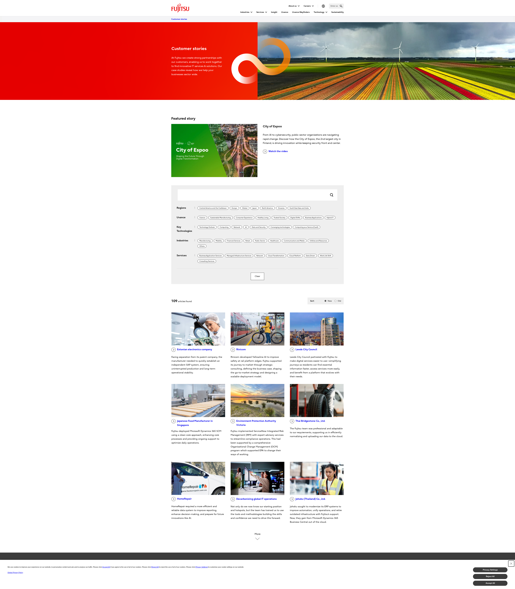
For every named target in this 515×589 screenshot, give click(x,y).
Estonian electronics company (194, 349)
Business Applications (313, 218)
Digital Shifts (295, 218)
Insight (274, 12)
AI (246, 227)
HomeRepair (184, 498)
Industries (244, 12)
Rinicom (241, 349)
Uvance (284, 12)
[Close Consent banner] (511, 564)
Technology (319, 12)
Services (260, 12)
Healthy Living (263, 218)
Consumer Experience (244, 218)
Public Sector (260, 241)
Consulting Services (206, 261)
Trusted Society (279, 218)
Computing (224, 227)
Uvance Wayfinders (301, 12)
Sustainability (337, 12)
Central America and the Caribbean (213, 208)
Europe (234, 208)
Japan (254, 208)
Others (202, 246)
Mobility (219, 241)
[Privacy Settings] (201, 567)
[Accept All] (106, 567)
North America (267, 208)
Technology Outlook (207, 227)
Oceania (281, 208)
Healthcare (274, 241)
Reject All (490, 576)
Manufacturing (205, 241)
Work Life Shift (325, 256)
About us (293, 6)
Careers (307, 6)
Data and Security (259, 227)
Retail (247, 241)
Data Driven (310, 256)
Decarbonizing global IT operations (256, 499)
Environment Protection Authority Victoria (256, 423)
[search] (341, 6)
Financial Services (233, 241)
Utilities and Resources (318, 241)
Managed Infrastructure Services (239, 256)
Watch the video (278, 151)
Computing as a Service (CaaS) (306, 227)
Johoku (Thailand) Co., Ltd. (311, 499)
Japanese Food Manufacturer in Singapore (195, 423)
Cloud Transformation (276, 256)
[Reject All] (155, 567)
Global (244, 208)
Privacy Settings (490, 570)
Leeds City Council (306, 349)
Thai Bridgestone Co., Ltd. (310, 421)
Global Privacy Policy (15, 573)
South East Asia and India (299, 208)
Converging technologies (280, 227)
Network (237, 227)
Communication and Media (294, 241)
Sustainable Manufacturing (220, 218)
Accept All (490, 583)
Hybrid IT (330, 218)
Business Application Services (210, 256)
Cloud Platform (295, 256)
